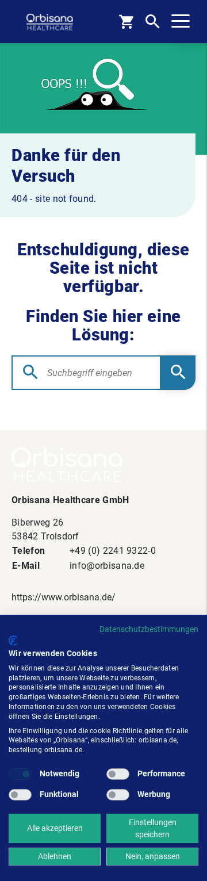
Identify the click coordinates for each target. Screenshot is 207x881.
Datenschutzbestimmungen (148, 629)
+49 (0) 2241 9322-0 (113, 550)
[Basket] (126, 21)
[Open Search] (153, 21)
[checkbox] (20, 774)
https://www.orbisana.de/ (64, 597)
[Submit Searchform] (178, 372)
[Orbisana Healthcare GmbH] (103, 464)
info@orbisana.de (107, 565)
